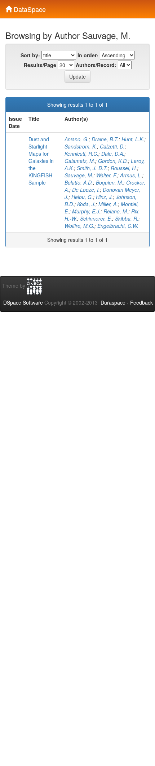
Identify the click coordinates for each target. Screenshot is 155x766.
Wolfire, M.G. (79, 225)
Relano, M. (115, 211)
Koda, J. (86, 204)
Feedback (141, 302)
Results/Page (40, 64)
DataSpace (29, 7)
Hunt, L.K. (132, 139)
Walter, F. (106, 175)
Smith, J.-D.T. (92, 168)
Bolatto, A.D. (79, 182)
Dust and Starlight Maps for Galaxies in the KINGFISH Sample (41, 161)
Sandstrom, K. (81, 146)
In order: (88, 55)
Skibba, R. (126, 218)
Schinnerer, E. (96, 218)
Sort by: (30, 55)
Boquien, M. (109, 182)
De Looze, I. (86, 189)
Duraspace (113, 302)
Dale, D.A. (112, 153)
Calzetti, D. (112, 146)
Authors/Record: (96, 64)
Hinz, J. (104, 196)
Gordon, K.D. (113, 160)
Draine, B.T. (105, 139)
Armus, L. (131, 175)
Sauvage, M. (79, 175)
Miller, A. (108, 204)
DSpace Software (23, 302)
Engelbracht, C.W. (117, 225)
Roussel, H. (124, 168)
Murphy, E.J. (86, 211)
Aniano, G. (77, 139)
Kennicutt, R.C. (81, 153)
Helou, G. (82, 196)
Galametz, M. (80, 160)
